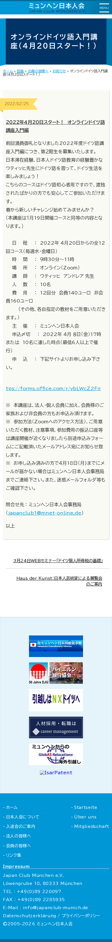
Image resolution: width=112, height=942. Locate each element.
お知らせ (59, 71)
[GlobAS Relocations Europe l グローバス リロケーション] (56, 763)
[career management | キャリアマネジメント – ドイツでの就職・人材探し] (56, 736)
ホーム (8, 71)
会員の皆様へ (38, 71)
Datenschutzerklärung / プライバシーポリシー (51, 916)
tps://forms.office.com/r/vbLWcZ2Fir (53, 388)
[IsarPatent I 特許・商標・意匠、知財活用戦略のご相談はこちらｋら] (56, 772)
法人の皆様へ (18, 836)
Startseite (85, 807)
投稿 (20, 71)
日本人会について (23, 817)
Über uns (85, 817)
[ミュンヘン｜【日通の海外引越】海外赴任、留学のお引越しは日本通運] (56, 709)
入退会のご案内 (20, 826)
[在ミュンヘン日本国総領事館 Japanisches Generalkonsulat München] (56, 655)
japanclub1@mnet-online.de (44, 513)
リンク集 (13, 855)
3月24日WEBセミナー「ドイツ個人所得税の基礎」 (58, 560)
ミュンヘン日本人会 (57, 7)
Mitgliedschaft (91, 826)
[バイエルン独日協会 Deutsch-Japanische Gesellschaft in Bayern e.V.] (56, 682)
